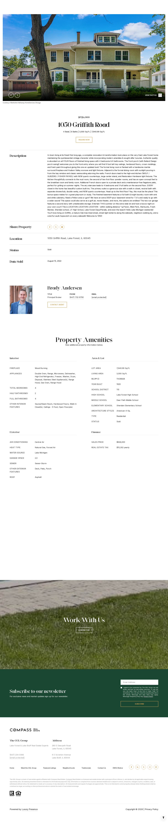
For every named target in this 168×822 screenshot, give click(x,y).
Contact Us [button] (84, 630)
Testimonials (86, 768)
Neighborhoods (69, 768)
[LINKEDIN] (137, 767)
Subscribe (139, 704)
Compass (69, 779)
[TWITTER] (143, 767)
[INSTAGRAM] (150, 767)
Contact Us (102, 768)
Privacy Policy (148, 696)
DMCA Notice (118, 768)
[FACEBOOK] (131, 767)
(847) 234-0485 (17, 755)
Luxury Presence (30, 809)
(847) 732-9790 (77, 297)
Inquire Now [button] (84, 140)
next (17, 95)
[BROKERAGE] (156, 767)
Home (12, 768)
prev (11, 95)
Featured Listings (49, 768)
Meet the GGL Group (28, 768)
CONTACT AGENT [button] (57, 305)
